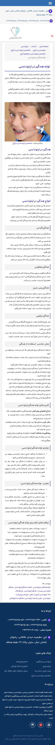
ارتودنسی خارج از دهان (38, 594)
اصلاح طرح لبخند (22, 661)
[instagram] (33, 725)
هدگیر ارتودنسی (30, 591)
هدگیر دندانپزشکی (16, 598)
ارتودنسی (24, 46)
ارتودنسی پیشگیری (43, 661)
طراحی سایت (38, 735)
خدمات (33, 46)
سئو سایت (27, 735)
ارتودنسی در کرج (39, 50)
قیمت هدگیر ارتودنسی (22, 587)
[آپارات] (49, 725)
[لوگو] (11, 32)
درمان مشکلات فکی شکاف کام (16, 671)
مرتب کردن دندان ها (43, 671)
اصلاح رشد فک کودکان (19, 666)
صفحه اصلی (43, 46)
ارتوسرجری (47, 666)
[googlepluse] (41, 725)
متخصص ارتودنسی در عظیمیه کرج (32, 53)
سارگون (15, 735)
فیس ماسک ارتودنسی (33, 598)
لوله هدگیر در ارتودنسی (41, 587)
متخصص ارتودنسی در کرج (20, 50)
